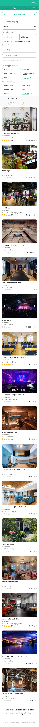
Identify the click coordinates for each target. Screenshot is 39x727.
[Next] (32, 119)
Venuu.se (33, 722)
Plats (7, 45)
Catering (27, 8)
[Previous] (6, 119)
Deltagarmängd (11, 32)
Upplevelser (17, 8)
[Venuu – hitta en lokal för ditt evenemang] (5, 3)
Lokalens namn (11, 55)
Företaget (5, 722)
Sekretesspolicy (25, 722)
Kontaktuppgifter (14, 722)
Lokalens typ (10, 82)
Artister (34, 8)
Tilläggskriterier (11, 65)
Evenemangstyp (11, 22)
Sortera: (4, 103)
